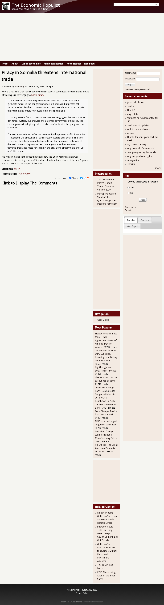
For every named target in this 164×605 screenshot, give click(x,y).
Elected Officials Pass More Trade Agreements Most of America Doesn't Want (106, 340)
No (131, 192)
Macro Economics (53, 63)
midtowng (19, 86)
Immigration (133, 160)
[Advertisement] (82, 36)
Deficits (131, 163)
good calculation (135, 102)
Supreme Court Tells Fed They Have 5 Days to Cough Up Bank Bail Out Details (107, 533)
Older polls (130, 207)
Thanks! (131, 110)
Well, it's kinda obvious (138, 129)
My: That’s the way (136, 144)
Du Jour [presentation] (145, 220)
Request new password (137, 89)
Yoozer (130, 133)
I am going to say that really (141, 152)
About (15, 63)
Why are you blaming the (140, 156)
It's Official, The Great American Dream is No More (106, 448)
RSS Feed (89, 63)
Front (5, 63)
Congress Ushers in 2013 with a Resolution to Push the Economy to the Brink (105, 401)
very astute (132, 114)
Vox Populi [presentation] (132, 226)
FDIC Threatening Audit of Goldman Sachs (106, 575)
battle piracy (37, 94)
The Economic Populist (36, 5)
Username (130, 72)
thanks (130, 106)
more (158, 167)
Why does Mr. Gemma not (140, 148)
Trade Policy (24, 173)
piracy (17, 168)
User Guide (103, 319)
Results (128, 210)
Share (75, 178)
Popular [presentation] (131, 220)
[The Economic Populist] (6, 9)
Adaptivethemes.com (94, 602)
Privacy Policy (82, 593)
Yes (132, 187)
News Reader (74, 63)
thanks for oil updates (138, 125)
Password (130, 78)
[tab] (131, 220)
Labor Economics (31, 63)
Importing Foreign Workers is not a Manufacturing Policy (106, 435)
